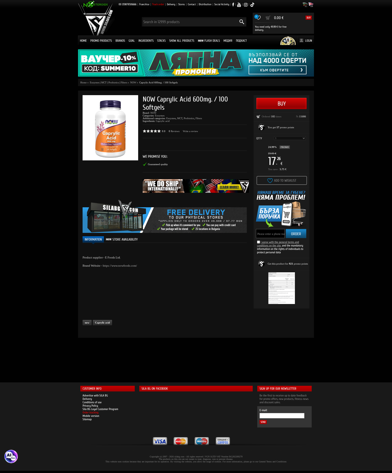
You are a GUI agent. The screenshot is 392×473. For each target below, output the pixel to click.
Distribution (205, 4)
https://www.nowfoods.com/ (120, 265)
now (87, 322)
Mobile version (91, 415)
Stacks (161, 41)
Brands (120, 41)
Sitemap (87, 419)
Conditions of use (92, 402)
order (296, 234)
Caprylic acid (163, 121)
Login (308, 41)
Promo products (101, 41)
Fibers (124, 82)
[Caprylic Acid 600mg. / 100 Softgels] (110, 127)
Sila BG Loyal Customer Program (100, 409)
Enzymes (159, 115)
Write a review (190, 131)
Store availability (125, 239)
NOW (153, 112)
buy (309, 17)
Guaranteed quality (158, 164)
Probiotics (113, 82)
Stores (181, 4)
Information (93, 239)
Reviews (175, 131)
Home (83, 41)
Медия (227, 41)
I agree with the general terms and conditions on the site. (278, 243)
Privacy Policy (90, 405)
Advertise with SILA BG (95, 395)
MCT (104, 82)
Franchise (144, 4)
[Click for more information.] (261, 127)
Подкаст (241, 41)
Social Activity (221, 4)
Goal (132, 41)
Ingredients (146, 41)
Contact (192, 4)
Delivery (171, 4)
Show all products (181, 41)
